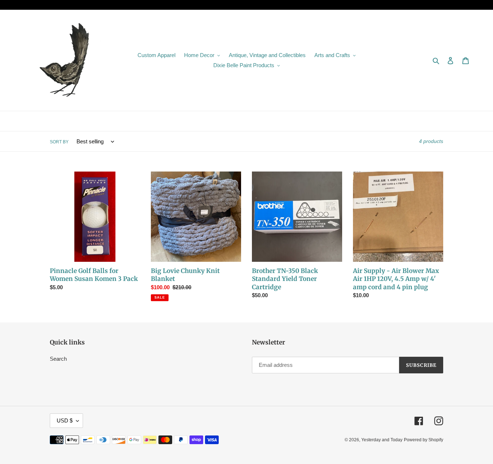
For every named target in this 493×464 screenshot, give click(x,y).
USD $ (65, 420)
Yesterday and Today (381, 439)
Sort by (59, 141)
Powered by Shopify (423, 439)
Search (58, 359)
